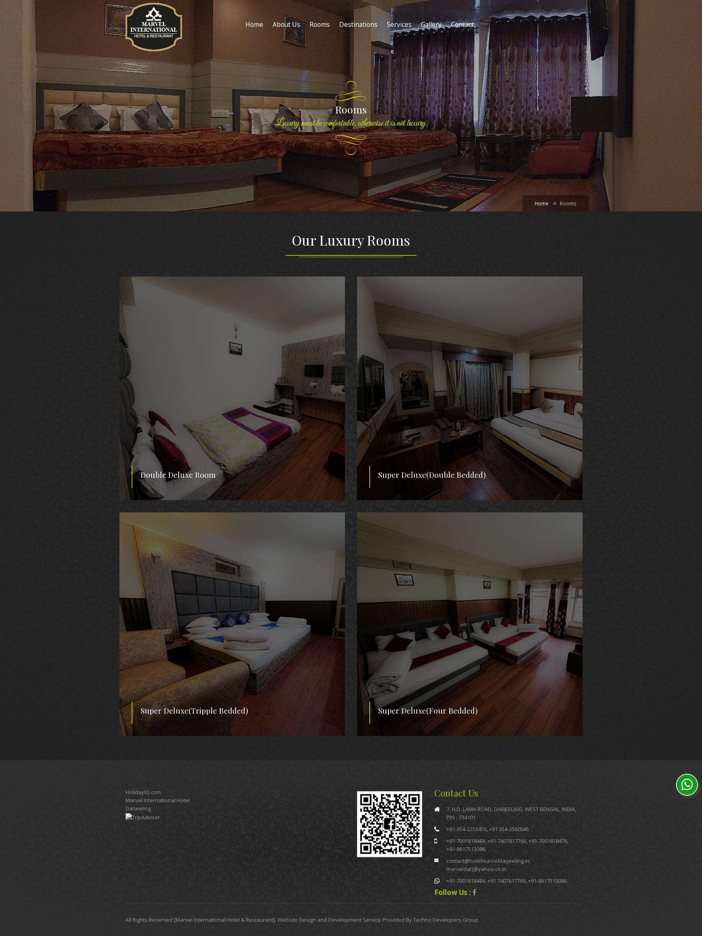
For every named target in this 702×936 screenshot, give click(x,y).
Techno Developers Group (446, 919)
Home (254, 24)
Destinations (358, 24)
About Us (286, 24)
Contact (462, 24)
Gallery (431, 24)
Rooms (320, 24)
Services (399, 24)
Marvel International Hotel (158, 800)
